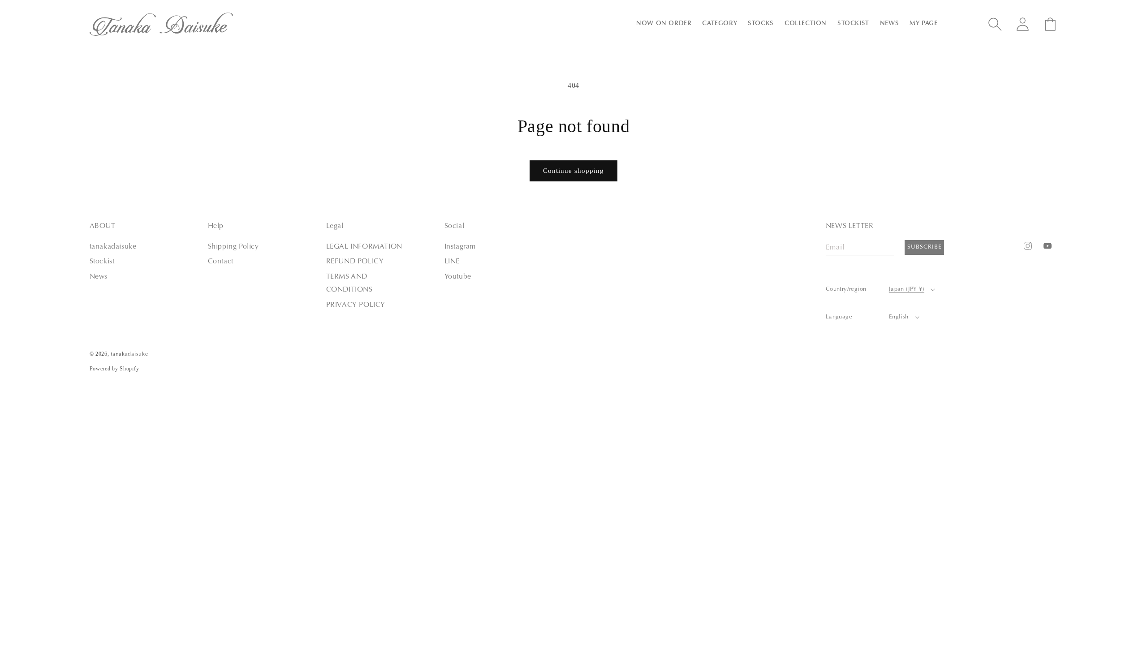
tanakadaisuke (113, 246)
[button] (664, 23)
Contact (220, 261)
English (899, 317)
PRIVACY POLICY (355, 305)
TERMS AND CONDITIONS (349, 283)
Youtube (457, 276)
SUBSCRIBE (924, 247)
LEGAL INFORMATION (364, 246)
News (99, 276)
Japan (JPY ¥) (906, 289)
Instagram (460, 246)
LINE (452, 261)
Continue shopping (573, 170)
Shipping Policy (233, 246)
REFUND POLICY (355, 261)
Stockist (102, 261)
